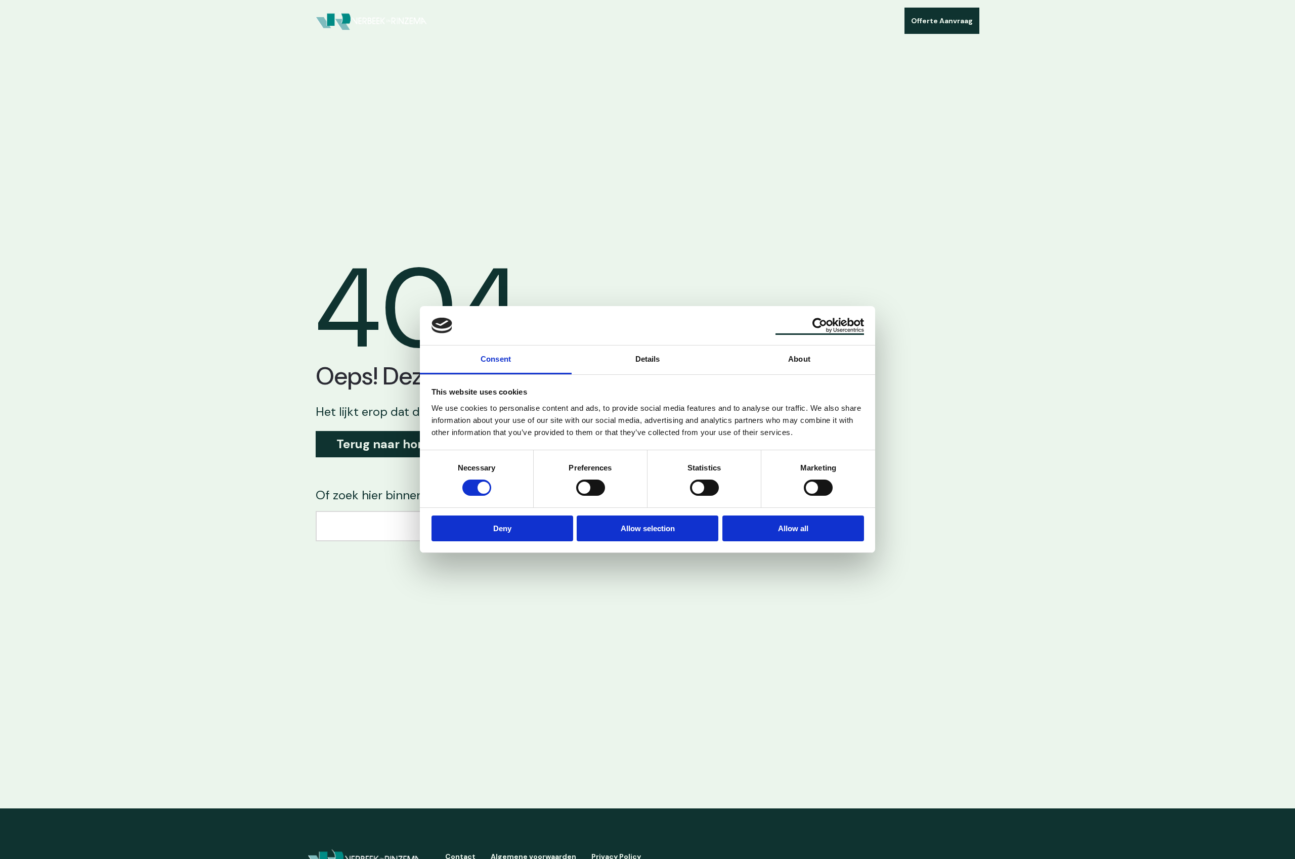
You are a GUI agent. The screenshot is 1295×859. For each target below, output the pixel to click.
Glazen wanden (468, 20)
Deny (502, 528)
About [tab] (799, 359)
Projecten (716, 20)
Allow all (793, 528)
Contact (806, 20)
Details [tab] (647, 359)
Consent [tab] (496, 359)
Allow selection (648, 528)
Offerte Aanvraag (942, 20)
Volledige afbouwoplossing (637, 20)
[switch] (590, 487)
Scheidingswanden (542, 20)
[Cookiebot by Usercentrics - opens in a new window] (819, 325)
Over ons (762, 20)
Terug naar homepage (400, 444)
